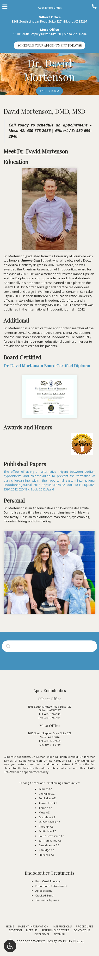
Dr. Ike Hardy (52, 760)
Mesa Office (49, 29)
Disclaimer (42, 934)
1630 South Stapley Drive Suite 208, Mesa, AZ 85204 (49, 34)
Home (10, 926)
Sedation (15, 930)
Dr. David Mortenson (28, 760)
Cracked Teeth (44, 895)
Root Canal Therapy (48, 881)
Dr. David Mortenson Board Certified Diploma (47, 365)
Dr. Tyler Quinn (78, 760)
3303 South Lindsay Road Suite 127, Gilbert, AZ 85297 (49, 21)
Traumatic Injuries (47, 900)
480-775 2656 (39, 130)
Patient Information (33, 926)
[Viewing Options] (10, 945)
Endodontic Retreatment (51, 886)
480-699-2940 (52, 714)
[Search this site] (8, 646)
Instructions (62, 926)
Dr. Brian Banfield (66, 757)
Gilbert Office (50, 17)
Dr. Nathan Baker (43, 757)
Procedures (84, 926)
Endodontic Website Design (36, 941)
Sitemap (59, 934)
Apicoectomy (43, 890)
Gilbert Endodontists (17, 757)
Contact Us (82, 930)
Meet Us (31, 930)
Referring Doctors (55, 930)
